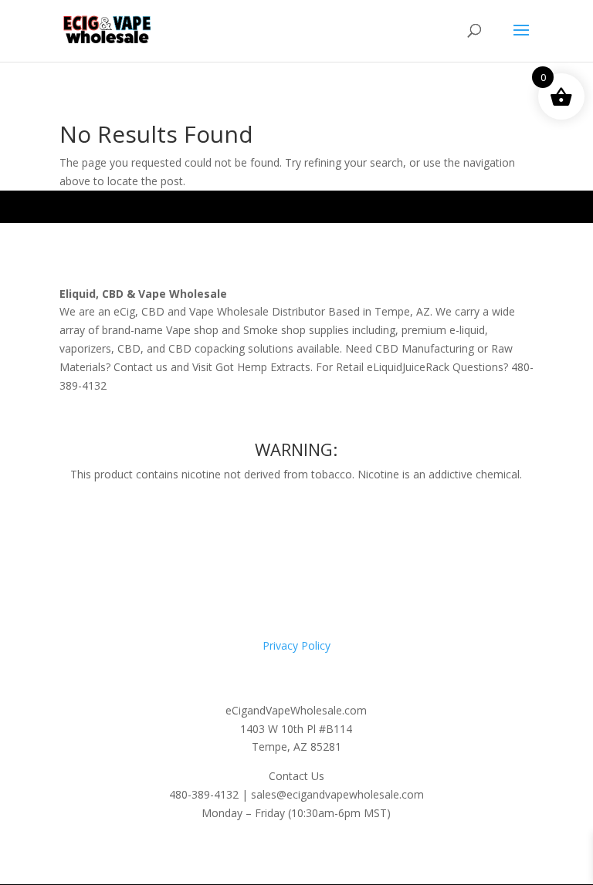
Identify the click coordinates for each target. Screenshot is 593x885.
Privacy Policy (296, 645)
